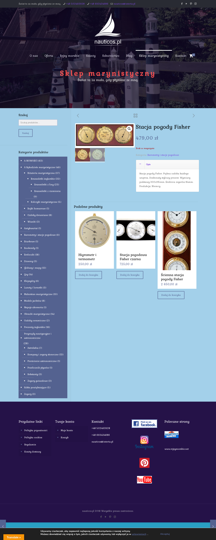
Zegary (28, 394)
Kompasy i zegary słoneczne (43, 354)
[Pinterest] (191, 4)
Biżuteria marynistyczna (41, 173)
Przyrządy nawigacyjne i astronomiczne (37, 336)
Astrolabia (33, 348)
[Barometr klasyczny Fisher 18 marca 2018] (3, 526)
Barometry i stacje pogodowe (163, 155)
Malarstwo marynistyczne (38, 294)
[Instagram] (195, 4)
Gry (26, 274)
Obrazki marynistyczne (37, 314)
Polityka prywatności (35, 430)
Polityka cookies (33, 437)
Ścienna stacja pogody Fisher (172, 277)
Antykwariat (31, 228)
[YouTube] (186, 4)
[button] (129, 129)
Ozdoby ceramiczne (35, 320)
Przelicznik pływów (38, 367)
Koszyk (65, 437)
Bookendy (29, 248)
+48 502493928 (75, 3)
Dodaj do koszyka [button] (88, 275)
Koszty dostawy (32, 451)
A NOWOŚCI (30, 160)
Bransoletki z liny (44, 184)
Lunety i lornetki (33, 287)
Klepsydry (29, 281)
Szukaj (25, 133)
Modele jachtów (32, 300)
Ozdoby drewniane (38, 215)
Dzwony (28, 261)
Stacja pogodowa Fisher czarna (133, 257)
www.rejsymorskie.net (177, 449)
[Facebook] (182, 4)
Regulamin (30, 444)
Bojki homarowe (37, 208)
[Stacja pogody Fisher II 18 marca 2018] (213, 526)
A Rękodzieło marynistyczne (39, 167)
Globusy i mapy (32, 267)
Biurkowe (29, 241)
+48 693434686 (99, 3)
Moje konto (67, 430)
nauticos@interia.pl (124, 3)
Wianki (32, 221)
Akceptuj (165, 534)
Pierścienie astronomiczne (42, 361)
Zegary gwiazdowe (38, 381)
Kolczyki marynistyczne (44, 202)
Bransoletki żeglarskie (43, 178)
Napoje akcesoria (33, 307)
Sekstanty (33, 374)
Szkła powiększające (35, 387)
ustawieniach (139, 534)
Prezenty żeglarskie (34, 327)
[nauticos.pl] (108, 29)
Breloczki (29, 254)
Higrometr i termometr (87, 257)
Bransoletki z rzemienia (47, 191)
